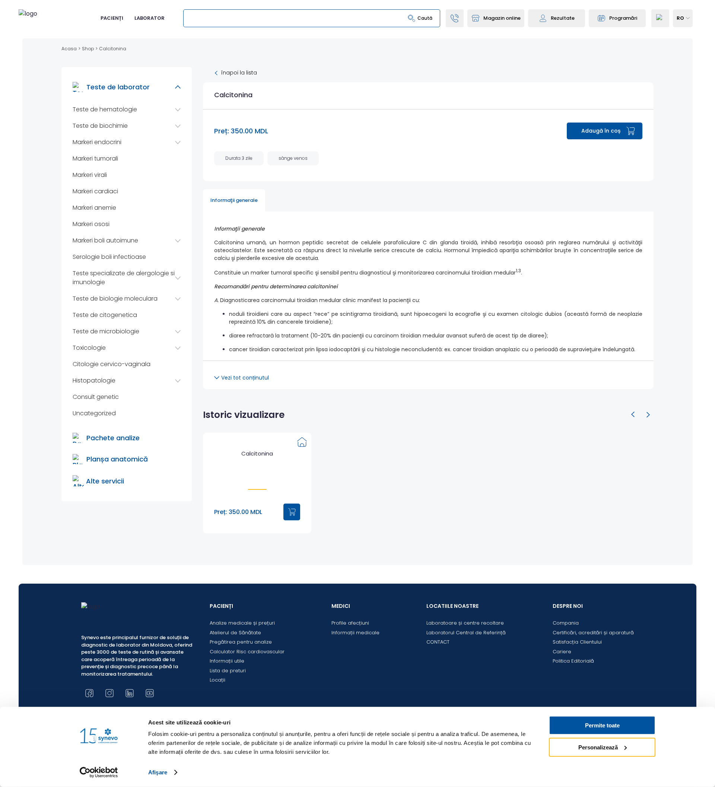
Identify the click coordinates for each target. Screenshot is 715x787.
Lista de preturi (228, 670)
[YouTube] (150, 693)
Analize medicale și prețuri (242, 622)
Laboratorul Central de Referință (466, 632)
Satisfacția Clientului (577, 641)
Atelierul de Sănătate (235, 632)
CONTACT (437, 641)
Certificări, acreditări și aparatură (593, 632)
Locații (217, 679)
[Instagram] (109, 693)
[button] (633, 414)
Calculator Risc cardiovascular (247, 651)
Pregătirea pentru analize (241, 641)
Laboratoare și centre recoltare (465, 622)
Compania (566, 622)
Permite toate (602, 725)
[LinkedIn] (129, 693)
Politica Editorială (573, 660)
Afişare (157, 772)
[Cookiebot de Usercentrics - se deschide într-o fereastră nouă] (98, 772)
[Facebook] (89, 693)
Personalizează (598, 747)
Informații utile (227, 660)
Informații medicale (355, 632)
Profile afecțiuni (350, 622)
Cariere (562, 651)
